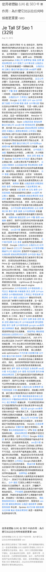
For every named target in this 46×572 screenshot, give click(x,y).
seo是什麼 (19, 125)
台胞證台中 (14, 97)
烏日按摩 (31, 371)
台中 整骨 (22, 371)
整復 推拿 (24, 103)
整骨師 (16, 183)
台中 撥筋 (13, 297)
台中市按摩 (16, 208)
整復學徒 (31, 331)
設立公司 (39, 78)
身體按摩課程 (21, 131)
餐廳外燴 (13, 291)
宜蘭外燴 (20, 427)
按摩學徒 (28, 60)
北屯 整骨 (33, 189)
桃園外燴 (13, 217)
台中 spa (31, 100)
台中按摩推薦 (29, 211)
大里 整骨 (21, 189)
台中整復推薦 (34, 288)
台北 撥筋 (22, 100)
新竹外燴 (40, 371)
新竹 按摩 (27, 319)
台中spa (39, 291)
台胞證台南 (27, 387)
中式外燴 (15, 103)
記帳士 (8, 69)
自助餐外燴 (33, 353)
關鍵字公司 (7, 251)
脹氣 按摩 (36, 60)
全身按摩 (6, 254)
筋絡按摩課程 (21, 510)
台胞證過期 (29, 183)
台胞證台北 (23, 245)
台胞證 (5, 137)
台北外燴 (6, 510)
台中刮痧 (32, 254)
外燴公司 (19, 60)
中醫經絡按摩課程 (20, 399)
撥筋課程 (17, 251)
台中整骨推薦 (22, 325)
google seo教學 (36, 325)
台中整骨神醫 (37, 248)
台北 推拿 (17, 242)
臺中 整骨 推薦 (15, 211)
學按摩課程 (33, 165)
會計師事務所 (8, 328)
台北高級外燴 (21, 165)
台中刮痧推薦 (21, 288)
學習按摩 (36, 294)
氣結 (39, 254)
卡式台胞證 (12, 371)
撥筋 (14, 143)
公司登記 (32, 131)
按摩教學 (36, 387)
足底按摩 (39, 424)
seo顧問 (33, 69)
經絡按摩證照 (31, 128)
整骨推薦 (6, 507)
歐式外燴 (17, 158)
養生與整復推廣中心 (18, 430)
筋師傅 (18, 356)
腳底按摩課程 (28, 208)
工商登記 (24, 97)
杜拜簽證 (25, 158)
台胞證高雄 (28, 121)
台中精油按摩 (28, 322)
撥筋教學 (32, 504)
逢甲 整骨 (15, 368)
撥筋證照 (22, 217)
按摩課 (5, 294)
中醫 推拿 (13, 91)
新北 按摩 (30, 291)
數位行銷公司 (8, 125)
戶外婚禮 (19, 491)
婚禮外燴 (6, 146)
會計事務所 (12, 402)
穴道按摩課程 (31, 186)
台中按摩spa (36, 143)
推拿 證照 (31, 155)
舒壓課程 (39, 183)
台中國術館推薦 (16, 294)
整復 (35, 430)
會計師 (5, 211)
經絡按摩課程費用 (19, 254)
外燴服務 (22, 195)
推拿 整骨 (6, 186)
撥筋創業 (40, 507)
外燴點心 (11, 131)
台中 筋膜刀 (18, 63)
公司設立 (25, 436)
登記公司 (25, 417)
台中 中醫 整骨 (33, 217)
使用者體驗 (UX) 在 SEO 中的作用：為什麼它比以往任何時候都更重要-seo (22, 11)
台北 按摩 (38, 208)
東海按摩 (38, 121)
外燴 (15, 390)
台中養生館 (29, 63)
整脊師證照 (30, 125)
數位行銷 (15, 69)
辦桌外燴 (31, 464)
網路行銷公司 (15, 322)
